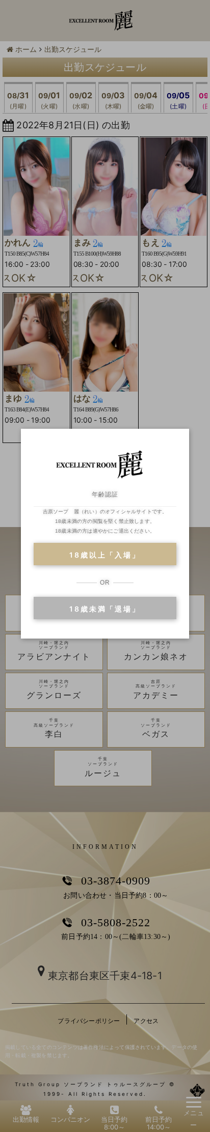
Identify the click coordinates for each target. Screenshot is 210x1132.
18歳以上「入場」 (104, 554)
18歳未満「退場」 (104, 608)
